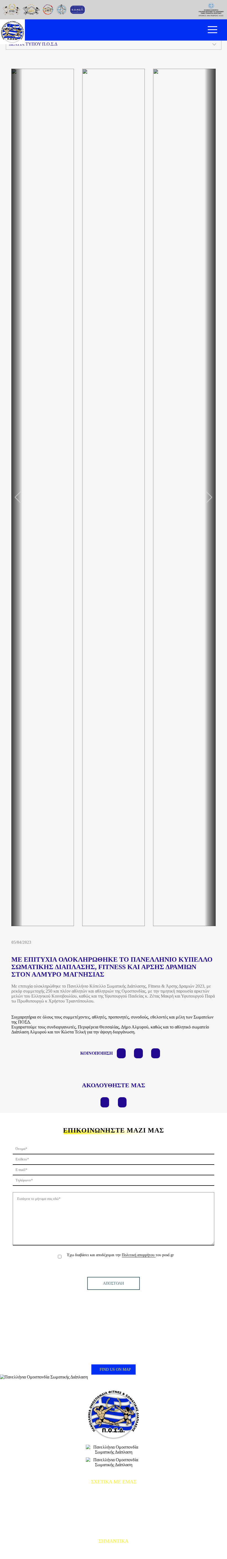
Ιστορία (113, 1509)
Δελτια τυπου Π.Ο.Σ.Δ (33, 44)
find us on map (115, 1369)
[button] (209, 497)
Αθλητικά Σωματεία (113, 1525)
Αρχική (113, 1492)
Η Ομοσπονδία (113, 1500)
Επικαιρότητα (113, 1551)
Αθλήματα (113, 1517)
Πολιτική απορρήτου (139, 1255)
